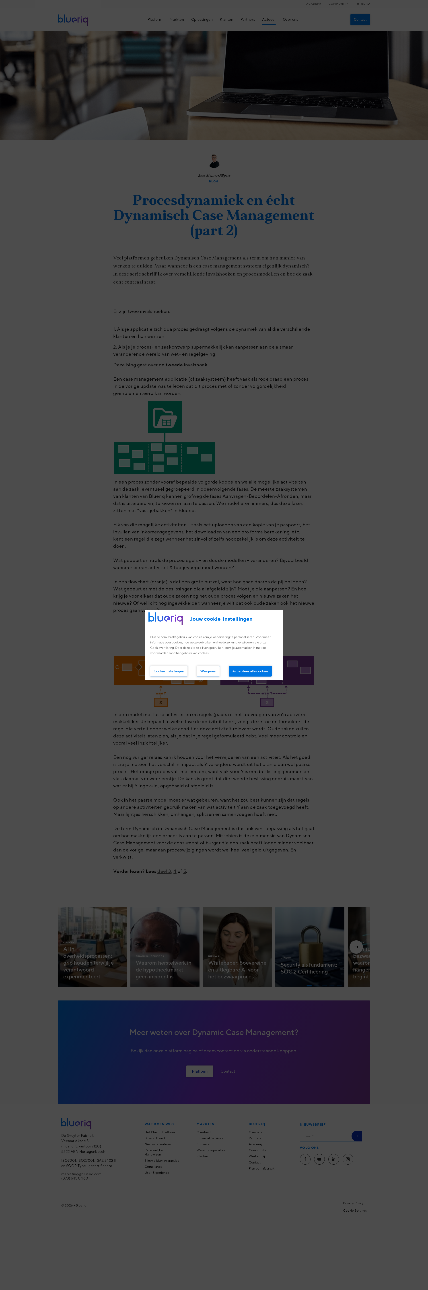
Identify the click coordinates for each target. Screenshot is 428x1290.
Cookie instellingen (169, 671)
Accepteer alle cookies (250, 671)
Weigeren (208, 671)
